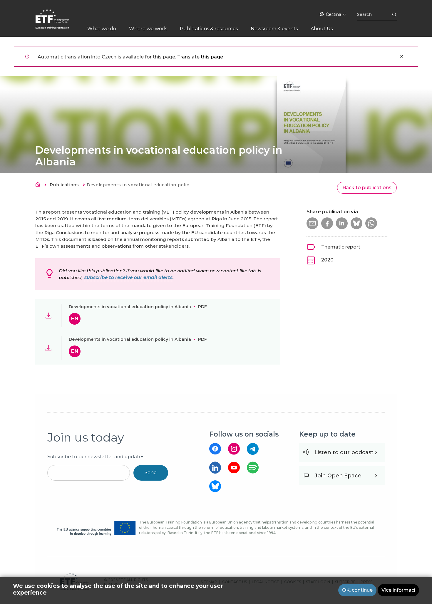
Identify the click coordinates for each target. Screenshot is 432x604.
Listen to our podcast (344, 452)
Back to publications (366, 187)
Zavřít (401, 56)
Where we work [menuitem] (148, 28)
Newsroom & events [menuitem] (274, 28)
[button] (312, 223)
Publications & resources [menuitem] (209, 28)
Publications (64, 184)
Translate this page (200, 57)
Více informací (398, 590)
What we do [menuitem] (101, 28)
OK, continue (357, 590)
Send (151, 472)
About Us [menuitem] (322, 28)
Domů (39, 185)
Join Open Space (337, 475)
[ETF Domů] (58, 23)
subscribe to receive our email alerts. (129, 277)
